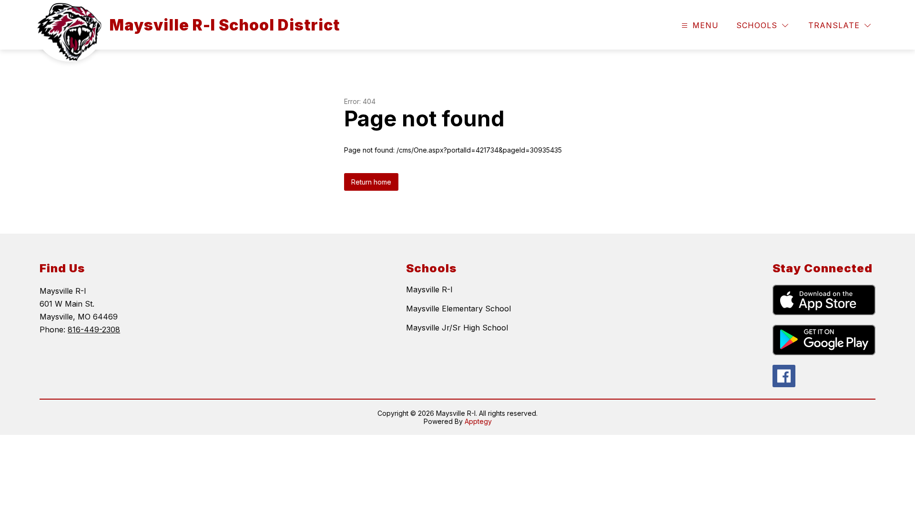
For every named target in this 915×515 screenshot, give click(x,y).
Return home (371, 182)
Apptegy (478, 421)
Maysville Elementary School (458, 308)
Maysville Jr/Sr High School (457, 327)
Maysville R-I (429, 289)
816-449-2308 (94, 329)
